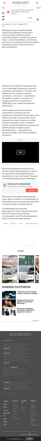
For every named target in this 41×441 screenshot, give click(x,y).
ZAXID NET (20, 2)
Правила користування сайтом (34, 420)
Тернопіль (15, 408)
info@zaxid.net (22, 372)
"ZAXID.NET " (6, 348)
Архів (5, 419)
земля (5, 223)
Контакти (33, 411)
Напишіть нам (34, 413)
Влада (21, 223)
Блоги (5, 407)
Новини (5, 401)
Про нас (32, 404)
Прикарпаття (15, 406)
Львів (14, 404)
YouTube (23, 412)
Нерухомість (37, 8)
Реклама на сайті (33, 416)
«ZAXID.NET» (14, 367)
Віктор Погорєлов (32, 223)
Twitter (23, 410)
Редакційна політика (33, 406)
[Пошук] (36, 3)
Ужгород (13, 223)
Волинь (14, 410)
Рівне (14, 416)
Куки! (22, 439)
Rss (22, 405)
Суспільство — (7, 24)
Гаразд (30, 18)
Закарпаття (15, 412)
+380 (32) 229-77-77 (13, 370)
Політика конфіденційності (35, 424)
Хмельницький (16, 418)
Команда (33, 409)
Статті (5, 404)
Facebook (23, 407)
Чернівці (15, 414)
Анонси (5, 410)
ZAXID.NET (6, 103)
